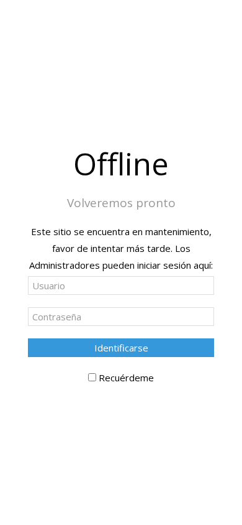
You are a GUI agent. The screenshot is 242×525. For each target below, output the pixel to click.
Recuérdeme (126, 377)
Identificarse (121, 347)
